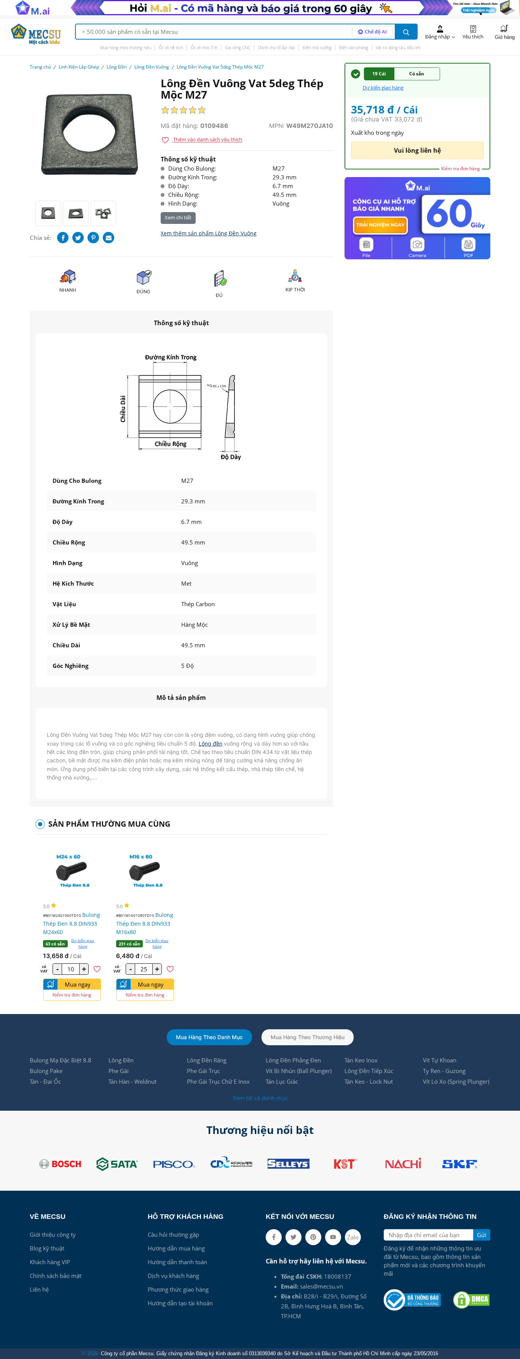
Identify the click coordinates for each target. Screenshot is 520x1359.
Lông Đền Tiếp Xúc (369, 1071)
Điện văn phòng (353, 47)
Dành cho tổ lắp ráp (276, 47)
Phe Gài (118, 1071)
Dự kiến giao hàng (82, 943)
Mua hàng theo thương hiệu (125, 47)
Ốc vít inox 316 (204, 47)
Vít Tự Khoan (439, 1060)
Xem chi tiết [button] (178, 217)
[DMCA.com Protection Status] (471, 1299)
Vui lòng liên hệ (417, 150)
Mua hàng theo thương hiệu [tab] (308, 1037)
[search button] (406, 32)
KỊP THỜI (295, 289)
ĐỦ (219, 295)
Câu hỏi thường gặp (173, 1234)
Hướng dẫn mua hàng (176, 1248)
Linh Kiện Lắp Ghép (79, 67)
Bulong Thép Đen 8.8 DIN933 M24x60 (71, 923)
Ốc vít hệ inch (171, 47)
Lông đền (210, 743)
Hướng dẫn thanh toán (177, 1262)
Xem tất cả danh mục (260, 1098)
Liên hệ (39, 1289)
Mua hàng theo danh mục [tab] (209, 1037)
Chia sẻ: (40, 237)
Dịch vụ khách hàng (173, 1275)
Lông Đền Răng (207, 1060)
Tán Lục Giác (282, 1081)
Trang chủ (40, 67)
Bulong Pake (46, 1071)
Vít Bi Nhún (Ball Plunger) (299, 1071)
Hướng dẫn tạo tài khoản (180, 1303)
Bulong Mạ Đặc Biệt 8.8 (60, 1060)
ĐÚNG (143, 291)
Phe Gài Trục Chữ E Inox (218, 1081)
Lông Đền (117, 67)
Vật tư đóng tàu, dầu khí (398, 47)
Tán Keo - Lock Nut (369, 1081)
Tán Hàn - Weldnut (132, 1081)
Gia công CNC (237, 47)
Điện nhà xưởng (317, 47)
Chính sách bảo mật (55, 1275)
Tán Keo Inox (361, 1060)
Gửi (482, 1235)
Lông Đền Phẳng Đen (293, 1060)
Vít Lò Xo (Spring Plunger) (456, 1081)
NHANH (67, 290)
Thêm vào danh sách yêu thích (207, 140)
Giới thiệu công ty (53, 1234)
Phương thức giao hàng (178, 1289)
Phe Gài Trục (203, 1071)
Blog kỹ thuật (47, 1248)
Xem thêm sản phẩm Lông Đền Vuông (209, 233)
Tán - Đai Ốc (45, 1081)
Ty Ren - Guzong (444, 1071)
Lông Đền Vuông (151, 67)
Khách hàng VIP (50, 1262)
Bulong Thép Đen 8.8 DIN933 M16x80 (144, 923)
